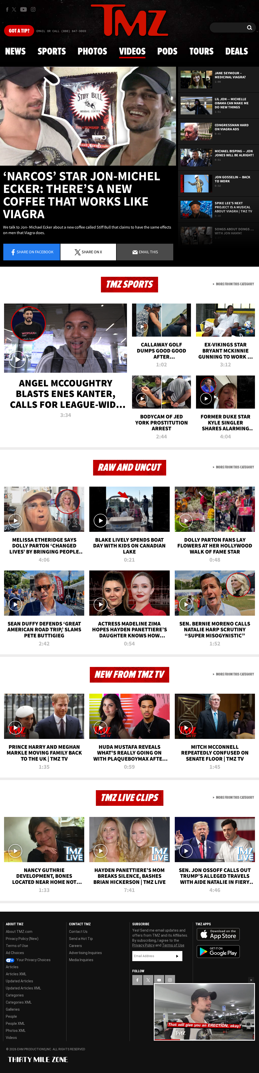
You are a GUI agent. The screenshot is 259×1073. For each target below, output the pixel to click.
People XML (15, 1023)
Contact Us (78, 932)
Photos (92, 52)
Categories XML (19, 1002)
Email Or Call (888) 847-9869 (61, 31)
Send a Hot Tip (81, 939)
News (15, 52)
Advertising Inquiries (85, 953)
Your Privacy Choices (33, 960)
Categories (15, 995)
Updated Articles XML (23, 988)
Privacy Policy (143, 945)
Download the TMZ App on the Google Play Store (218, 951)
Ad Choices (15, 953)
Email (148, 251)
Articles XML (16, 974)
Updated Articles (19, 981)
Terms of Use (17, 946)
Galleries (13, 1009)
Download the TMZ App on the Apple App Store (218, 934)
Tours (201, 52)
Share (35, 251)
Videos (132, 52)
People (11, 1016)
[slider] (204, 1039)
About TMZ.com (19, 932)
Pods (167, 52)
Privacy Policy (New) (22, 939)
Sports (52, 52)
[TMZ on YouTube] (159, 980)
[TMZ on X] (14, 9)
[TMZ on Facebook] (7, 9)
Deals (236, 52)
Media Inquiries (81, 960)
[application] (88, 116)
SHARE (92, 251)
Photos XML (16, 1031)
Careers (75, 946)
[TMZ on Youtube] (23, 9)
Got (19, 31)
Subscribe (177, 956)
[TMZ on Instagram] (33, 9)
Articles (12, 967)
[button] (251, 980)
